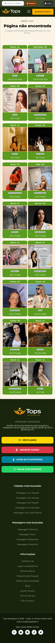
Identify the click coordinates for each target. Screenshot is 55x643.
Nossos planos (27, 571)
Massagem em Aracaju (27, 498)
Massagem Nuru (27, 534)
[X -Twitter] (40, 632)
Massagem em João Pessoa (28, 512)
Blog (27, 586)
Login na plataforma (27, 566)
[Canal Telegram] (27, 632)
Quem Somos (27, 591)
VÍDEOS (32, 3)
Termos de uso (27, 596)
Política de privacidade (27, 581)
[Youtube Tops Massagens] (20, 632)
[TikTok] (34, 632)
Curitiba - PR (15, 321)
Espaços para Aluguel (27, 576)
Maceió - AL (14, 47)
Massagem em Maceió (27, 493)
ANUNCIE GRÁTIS (43, 12)
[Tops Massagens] (14, 632)
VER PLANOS (29, 440)
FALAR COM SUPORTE (28, 469)
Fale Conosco (27, 601)
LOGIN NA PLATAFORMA (28, 459)
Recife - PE (14, 86)
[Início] (8, 11)
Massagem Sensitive (27, 544)
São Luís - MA (40, 203)
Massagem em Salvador (27, 508)
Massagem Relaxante (27, 539)
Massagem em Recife (27, 503)
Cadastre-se (27, 561)
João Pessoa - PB (40, 47)
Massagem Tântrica (27, 529)
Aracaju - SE (40, 86)
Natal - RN (40, 164)
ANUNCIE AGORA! (29, 450)
